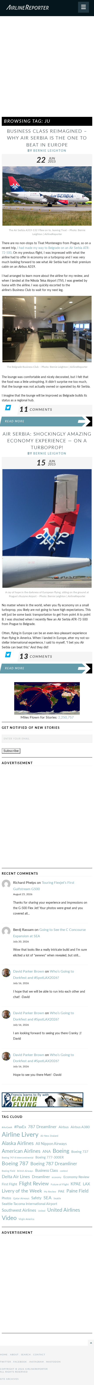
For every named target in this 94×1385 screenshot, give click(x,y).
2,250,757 (66, 717)
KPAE (76, 1184)
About (14, 1355)
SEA (48, 1198)
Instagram (36, 1362)
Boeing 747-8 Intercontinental (17, 1158)
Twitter (5, 1362)
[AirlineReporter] (47, 8)
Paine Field (77, 1191)
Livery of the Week (22, 1191)
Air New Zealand (49, 1136)
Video (9, 1218)
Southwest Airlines (19, 1210)
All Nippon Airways (51, 1144)
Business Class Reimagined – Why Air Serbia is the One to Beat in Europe (47, 138)
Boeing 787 (15, 1163)
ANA (46, 1152)
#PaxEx (20, 1127)
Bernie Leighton (49, 150)
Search (26, 1355)
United (41, 1211)
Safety (36, 1198)
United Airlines (63, 1210)
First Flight (9, 1184)
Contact (39, 1355)
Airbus (64, 1127)
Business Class (46, 1170)
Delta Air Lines (16, 1177)
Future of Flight (60, 1184)
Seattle (57, 1198)
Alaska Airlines (18, 1143)
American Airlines (21, 1151)
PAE (61, 1191)
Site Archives (9, 1379)
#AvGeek (7, 1127)
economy (56, 1177)
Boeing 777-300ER (49, 1157)
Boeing (61, 1151)
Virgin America (26, 1219)
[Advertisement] (47, 68)
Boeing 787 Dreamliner (53, 1164)
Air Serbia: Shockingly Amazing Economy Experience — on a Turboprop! (47, 441)
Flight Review (34, 1183)
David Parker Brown (28, 971)
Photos (6, 1198)
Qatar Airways (21, 1198)
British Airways (25, 1171)
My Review (50, 1192)
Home (4, 1355)
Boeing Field (8, 1171)
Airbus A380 (80, 1127)
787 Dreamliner (42, 1127)
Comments (35, 409)
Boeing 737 (79, 1151)
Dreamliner (41, 1177)
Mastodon (53, 1362)
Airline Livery (20, 1134)
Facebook (20, 1362)
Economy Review (76, 1177)
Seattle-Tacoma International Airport (29, 1204)
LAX (86, 1184)
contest (64, 1171)
